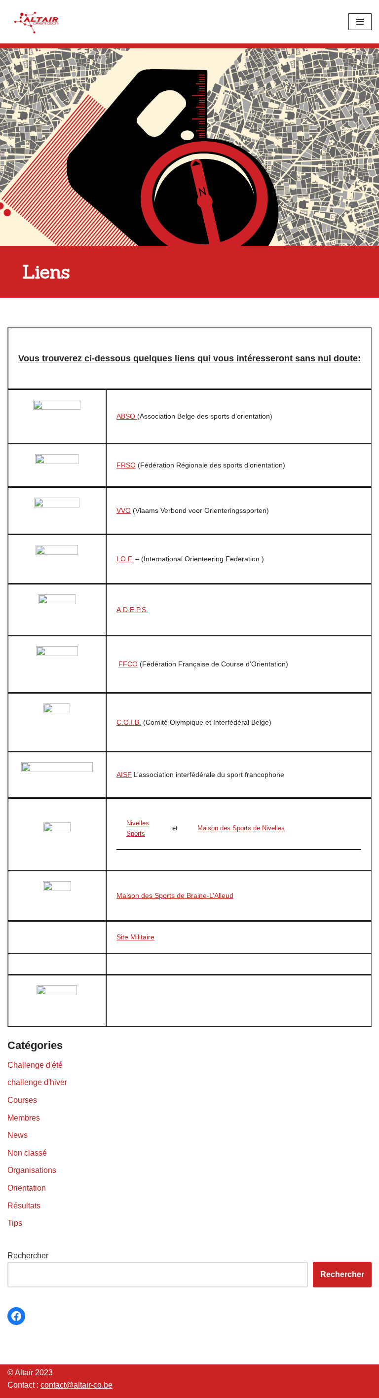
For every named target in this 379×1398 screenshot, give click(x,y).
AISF (124, 774)
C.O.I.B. (128, 722)
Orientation (26, 1188)
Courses (22, 1100)
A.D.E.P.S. (132, 610)
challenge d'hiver (37, 1082)
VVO (123, 510)
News (17, 1135)
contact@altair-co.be (76, 1385)
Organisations (31, 1170)
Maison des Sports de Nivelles (241, 828)
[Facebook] (16, 1316)
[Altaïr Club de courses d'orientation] (37, 22)
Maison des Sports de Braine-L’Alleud (174, 895)
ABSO (126, 416)
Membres (23, 1118)
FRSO (126, 465)
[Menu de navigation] (360, 21)
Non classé (27, 1153)
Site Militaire (135, 937)
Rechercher (27, 1255)
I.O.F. (124, 559)
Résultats (23, 1206)
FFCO (128, 664)
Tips (14, 1223)
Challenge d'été (35, 1065)
